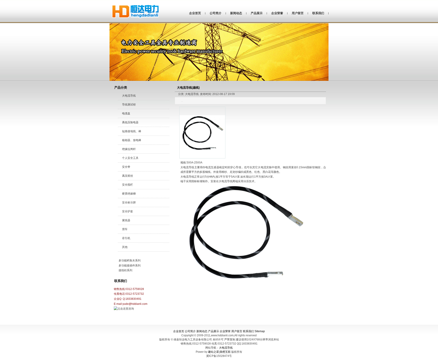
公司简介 (216, 13)
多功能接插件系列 (130, 265)
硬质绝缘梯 (129, 193)
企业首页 (195, 13)
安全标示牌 (129, 202)
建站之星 (213, 351)
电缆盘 (126, 113)
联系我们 (318, 13)
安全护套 (127, 211)
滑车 (125, 229)
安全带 (126, 166)
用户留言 (298, 13)
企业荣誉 (277, 13)
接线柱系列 (125, 270)
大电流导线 (129, 95)
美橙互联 (225, 351)
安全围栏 (127, 184)
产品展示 (257, 13)
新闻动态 (236, 13)
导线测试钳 (129, 104)
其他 (125, 247)
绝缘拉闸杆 (129, 149)
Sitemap (260, 331)
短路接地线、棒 (131, 131)
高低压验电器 (130, 122)
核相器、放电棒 (131, 140)
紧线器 (126, 220)
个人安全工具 (130, 158)
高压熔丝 (127, 175)
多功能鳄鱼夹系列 (130, 260)
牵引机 (126, 238)
